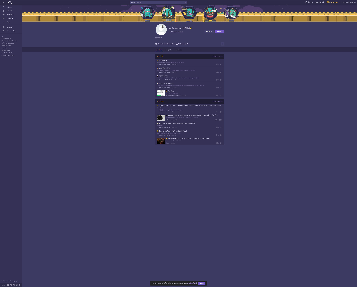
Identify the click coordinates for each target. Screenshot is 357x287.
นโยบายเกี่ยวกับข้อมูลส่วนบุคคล (9, 40)
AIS (177, 93)
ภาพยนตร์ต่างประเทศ (171, 141)
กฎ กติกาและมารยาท (6, 36)
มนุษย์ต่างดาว (163, 76)
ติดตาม (219, 31)
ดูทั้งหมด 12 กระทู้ (217, 56)
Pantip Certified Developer (7, 55)
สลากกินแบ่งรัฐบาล (178, 110)
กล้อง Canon (175, 117)
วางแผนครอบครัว (175, 70)
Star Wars (179, 141)
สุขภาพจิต (193, 70)
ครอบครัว (167, 70)
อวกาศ (158, 78)
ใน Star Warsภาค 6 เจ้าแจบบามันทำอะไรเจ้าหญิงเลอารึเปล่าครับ (189, 139)
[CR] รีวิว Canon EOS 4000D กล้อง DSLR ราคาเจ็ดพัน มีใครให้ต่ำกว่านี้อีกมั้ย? (193, 115)
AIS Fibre (171, 91)
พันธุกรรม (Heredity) (185, 70)
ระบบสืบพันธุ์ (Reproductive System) (166, 133)
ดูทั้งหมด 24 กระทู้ (217, 101)
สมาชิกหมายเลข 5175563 (163, 64)
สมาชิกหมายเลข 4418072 (163, 135)
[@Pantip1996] (11, 285)
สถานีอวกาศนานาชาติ (166, 83)
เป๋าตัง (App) (160, 110)
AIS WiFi (173, 93)
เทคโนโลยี (201, 85)
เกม (158, 62)
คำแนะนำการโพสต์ (6, 38)
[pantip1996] (14, 285)
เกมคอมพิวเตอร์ (180, 62)
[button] (3, 2)
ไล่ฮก (167, 143)
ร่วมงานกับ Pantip (5, 50)
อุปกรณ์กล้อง (189, 117)
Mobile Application (168, 110)
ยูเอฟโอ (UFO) (195, 78)
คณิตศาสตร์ (160, 125)
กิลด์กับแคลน (163, 60)
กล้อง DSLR (169, 117)
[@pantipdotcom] (17, 285)
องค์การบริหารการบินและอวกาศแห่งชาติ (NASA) (179, 78)
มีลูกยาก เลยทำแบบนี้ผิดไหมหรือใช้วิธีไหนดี (173, 131)
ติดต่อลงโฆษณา (5, 48)
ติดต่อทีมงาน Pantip (6, 45)
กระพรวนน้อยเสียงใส (162, 112)
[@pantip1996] (20, 285)
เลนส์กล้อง (195, 117)
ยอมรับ (202, 283)
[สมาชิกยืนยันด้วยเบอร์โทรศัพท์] (191, 28)
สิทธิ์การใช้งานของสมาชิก (7, 43)
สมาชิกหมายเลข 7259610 (163, 127)
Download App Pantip (6, 53)
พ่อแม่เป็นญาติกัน (164, 68)
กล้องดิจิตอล (182, 117)
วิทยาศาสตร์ (195, 85)
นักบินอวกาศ (188, 85)
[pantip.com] (10, 2)
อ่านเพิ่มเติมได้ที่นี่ (192, 283)
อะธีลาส (168, 120)
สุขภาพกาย (178, 133)
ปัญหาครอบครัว (161, 70)
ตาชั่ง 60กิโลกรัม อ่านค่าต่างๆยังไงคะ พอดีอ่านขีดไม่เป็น (177, 123)
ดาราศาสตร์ (164, 78)
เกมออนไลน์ (162, 62)
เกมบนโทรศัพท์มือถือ (171, 62)
